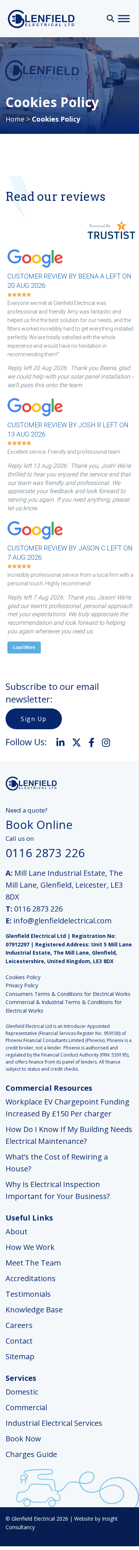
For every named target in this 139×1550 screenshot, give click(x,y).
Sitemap (20, 1356)
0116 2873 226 (38, 909)
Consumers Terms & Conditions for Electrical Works (68, 993)
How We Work (30, 1247)
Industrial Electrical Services (54, 1423)
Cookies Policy (23, 977)
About (16, 1231)
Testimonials (28, 1294)
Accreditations (31, 1278)
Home (15, 119)
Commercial (26, 1407)
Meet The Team (33, 1263)
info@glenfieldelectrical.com (62, 921)
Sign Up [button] (34, 719)
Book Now (23, 1439)
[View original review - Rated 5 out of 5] (19, 295)
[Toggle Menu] (124, 18)
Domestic (22, 1392)
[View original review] (38, 268)
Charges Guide (31, 1454)
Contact (19, 1341)
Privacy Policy (22, 985)
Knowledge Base (34, 1310)
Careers (19, 1325)
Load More (24, 647)
